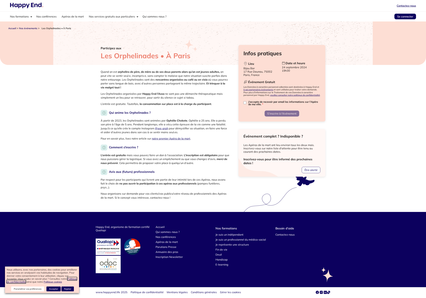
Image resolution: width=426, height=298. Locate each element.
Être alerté (311, 170)
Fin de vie (221, 249)
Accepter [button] (53, 289)
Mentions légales (177, 292)
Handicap (221, 259)
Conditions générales (204, 292)
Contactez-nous (406, 5)
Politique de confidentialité (147, 292)
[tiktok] (328, 293)
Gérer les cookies (230, 292)
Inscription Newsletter (169, 257)
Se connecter (405, 16)
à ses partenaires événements (258, 89)
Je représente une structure (232, 244)
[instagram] (322, 293)
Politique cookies (53, 281)
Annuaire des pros (167, 252)
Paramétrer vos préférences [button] (27, 289)
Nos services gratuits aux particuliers (112, 16)
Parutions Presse (166, 247)
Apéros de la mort (73, 16)
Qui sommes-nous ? (154, 16)
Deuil (218, 254)
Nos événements (28, 28)
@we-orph (161, 128)
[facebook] (318, 293)
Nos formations (19, 16)
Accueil (12, 28)
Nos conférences (46, 16)
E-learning (221, 264)
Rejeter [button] (67, 289)
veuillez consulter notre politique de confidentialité (295, 95)
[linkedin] (325, 293)
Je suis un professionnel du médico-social (240, 239)
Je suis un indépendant (229, 234)
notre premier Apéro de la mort (171, 138)
